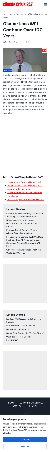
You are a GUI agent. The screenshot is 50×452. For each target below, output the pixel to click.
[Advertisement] (25, 145)
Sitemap (32, 406)
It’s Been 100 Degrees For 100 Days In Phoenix (23, 320)
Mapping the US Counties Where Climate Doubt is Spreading (21, 231)
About (10, 403)
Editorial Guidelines (31, 403)
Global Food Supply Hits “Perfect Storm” (25, 333)
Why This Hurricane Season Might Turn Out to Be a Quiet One (23, 251)
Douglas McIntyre (11, 42)
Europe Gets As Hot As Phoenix (20, 326)
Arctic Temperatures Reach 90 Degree (25, 199)
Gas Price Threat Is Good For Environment (19, 338)
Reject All (25, 446)
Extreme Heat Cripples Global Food (24, 182)
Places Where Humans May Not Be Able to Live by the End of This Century (24, 215)
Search (25, 413)
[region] (25, 433)
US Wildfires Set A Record (18, 329)
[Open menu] (46, 4)
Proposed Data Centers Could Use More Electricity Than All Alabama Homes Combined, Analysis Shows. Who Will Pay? (24, 241)
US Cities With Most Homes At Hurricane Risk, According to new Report (21, 223)
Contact (18, 406)
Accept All (25, 439)
